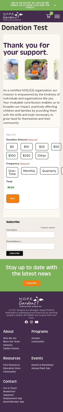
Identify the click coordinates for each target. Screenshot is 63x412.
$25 (42, 147)
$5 (12, 147)
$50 (56, 147)
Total (9, 181)
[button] (48, 16)
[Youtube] (36, 322)
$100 (12, 156)
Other (42, 156)
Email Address (14, 241)
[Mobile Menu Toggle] (57, 16)
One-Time (12, 172)
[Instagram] (31, 322)
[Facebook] (26, 322)
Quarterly (49, 171)
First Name (11, 230)
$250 (26, 156)
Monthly (29, 171)
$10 (26, 147)
